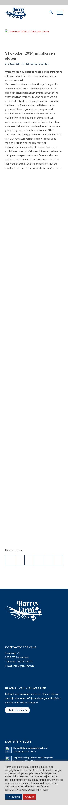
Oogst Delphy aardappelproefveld (30, 748)
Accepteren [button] (14, 796)
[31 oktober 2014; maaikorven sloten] (29, 39)
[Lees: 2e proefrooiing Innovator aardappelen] (8, 759)
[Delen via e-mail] (58, 560)
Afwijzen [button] (29, 796)
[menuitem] (49, 13)
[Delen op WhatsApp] (29, 560)
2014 (28, 64)
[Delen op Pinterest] (39, 560)
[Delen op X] (19, 560)
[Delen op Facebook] (10, 560)
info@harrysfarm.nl (23, 665)
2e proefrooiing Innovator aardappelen (33, 757)
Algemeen (36, 64)
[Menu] (58, 13)
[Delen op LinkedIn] (48, 560)
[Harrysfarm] (28, 13)
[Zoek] (49, 13)
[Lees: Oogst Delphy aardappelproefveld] (8, 750)
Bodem (45, 64)
